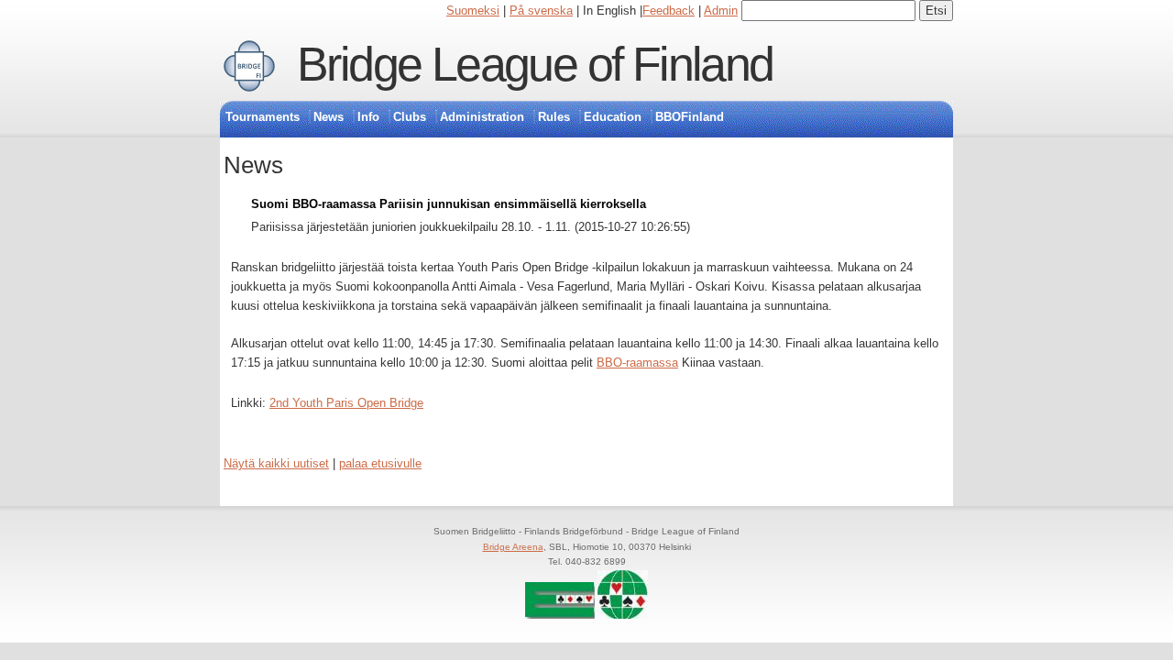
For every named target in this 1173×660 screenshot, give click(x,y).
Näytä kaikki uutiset (276, 463)
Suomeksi (472, 10)
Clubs (409, 117)
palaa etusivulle (380, 463)
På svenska (541, 10)
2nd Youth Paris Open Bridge (346, 403)
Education (612, 117)
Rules (554, 117)
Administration (482, 117)
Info (368, 117)
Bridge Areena (513, 547)
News (328, 117)
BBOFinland (689, 117)
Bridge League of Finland (535, 64)
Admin (721, 10)
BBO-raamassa (637, 362)
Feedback (668, 10)
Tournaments (262, 117)
